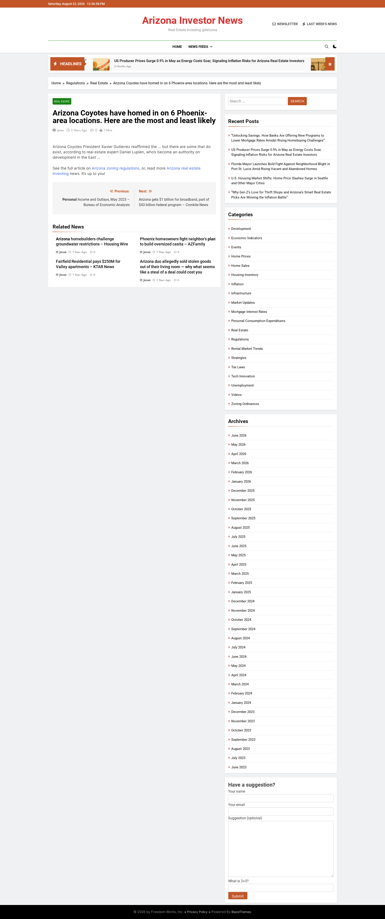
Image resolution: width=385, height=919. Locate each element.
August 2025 (240, 528)
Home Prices (241, 256)
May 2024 (238, 666)
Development (241, 229)
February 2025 (241, 583)
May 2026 (238, 445)
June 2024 (238, 657)
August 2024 (240, 638)
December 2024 (242, 601)
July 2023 (238, 758)
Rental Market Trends (247, 349)
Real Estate (62, 101)
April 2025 (238, 565)
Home (177, 47)
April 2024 (238, 675)
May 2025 (238, 555)
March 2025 (240, 574)
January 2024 (241, 703)
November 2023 (243, 721)
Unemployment (242, 385)
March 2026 (240, 463)
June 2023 (238, 767)
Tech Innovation (243, 376)
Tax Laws (238, 367)
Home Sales (240, 266)
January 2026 (241, 482)
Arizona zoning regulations (115, 168)
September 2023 (243, 740)
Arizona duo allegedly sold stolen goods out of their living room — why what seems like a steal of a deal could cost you (177, 266)
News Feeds (198, 47)
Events (236, 247)
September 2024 (243, 629)
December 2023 (242, 712)
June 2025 (238, 546)
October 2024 (241, 620)
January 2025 (241, 592)
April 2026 (238, 454)
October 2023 (241, 730)
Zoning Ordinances (245, 404)
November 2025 (243, 500)
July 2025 (238, 537)
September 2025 (243, 518)
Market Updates (243, 303)
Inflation (237, 284)
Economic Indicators (246, 238)
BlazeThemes (241, 912)
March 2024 (240, 684)
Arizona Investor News (192, 20)
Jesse (60, 130)
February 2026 (241, 472)
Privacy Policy (197, 912)
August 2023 (240, 749)
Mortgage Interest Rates (249, 312)
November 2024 (243, 611)
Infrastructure (241, 293)
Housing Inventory (244, 275)
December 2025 (242, 491)
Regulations (240, 339)
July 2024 (238, 647)
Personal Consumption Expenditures (258, 321)
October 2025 (241, 509)
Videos (236, 395)
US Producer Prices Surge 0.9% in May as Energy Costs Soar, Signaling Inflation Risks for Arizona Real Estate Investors (179, 61)
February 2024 (241, 693)
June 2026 (238, 435)
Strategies (238, 358)
